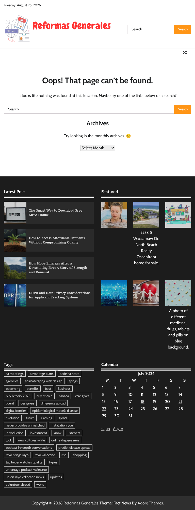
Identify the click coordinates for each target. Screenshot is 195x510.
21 (180, 401)
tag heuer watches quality (24, 462)
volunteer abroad (18, 484)
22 (104, 408)
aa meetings (15, 374)
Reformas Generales (81, 503)
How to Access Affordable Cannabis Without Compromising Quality (57, 240)
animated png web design (43, 381)
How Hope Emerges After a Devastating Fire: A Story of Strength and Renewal (58, 267)
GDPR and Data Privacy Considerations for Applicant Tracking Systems (59, 295)
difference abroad (53, 403)
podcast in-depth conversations (29, 447)
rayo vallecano (45, 455)
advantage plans (42, 374)
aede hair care (69, 374)
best (48, 388)
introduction (15, 433)
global (63, 418)
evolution (13, 418)
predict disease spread (74, 447)
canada (64, 396)
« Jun (105, 428)
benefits (33, 388)
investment (38, 433)
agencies (12, 381)
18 (142, 401)
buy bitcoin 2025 (18, 396)
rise (64, 455)
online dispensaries (65, 440)
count (10, 403)
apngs (73, 381)
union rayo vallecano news (25, 477)
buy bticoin (45, 396)
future (30, 418)
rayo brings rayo (17, 455)
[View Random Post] (185, 52)
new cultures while (31, 440)
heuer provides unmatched (25, 425)
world (40, 484)
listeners (74, 433)
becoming (13, 388)
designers (28, 403)
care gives (82, 396)
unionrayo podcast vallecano (26, 469)
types (53, 462)
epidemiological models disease (55, 411)
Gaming (46, 418)
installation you (62, 425)
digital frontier (16, 411)
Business (64, 388)
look (9, 440)
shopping (80, 455)
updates (56, 477)
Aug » (118, 428)
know (57, 433)
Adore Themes (150, 503)
